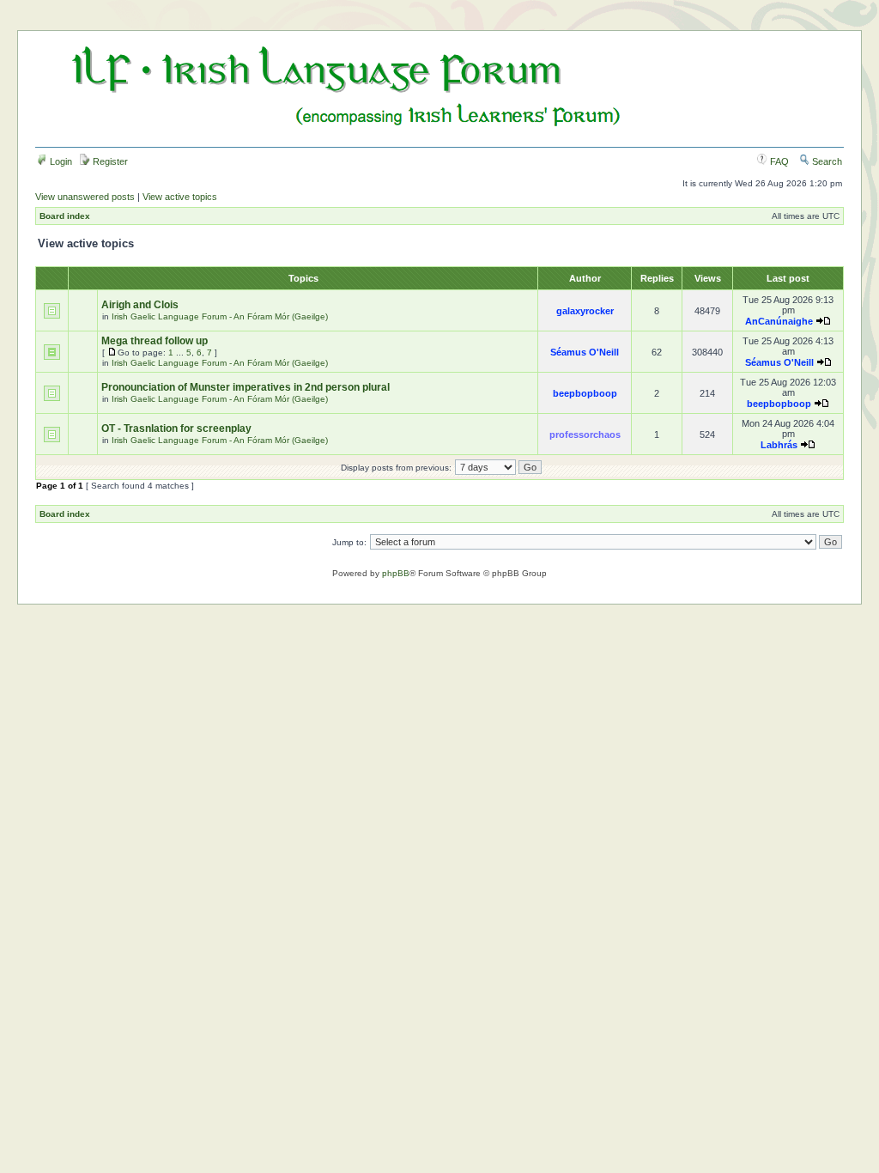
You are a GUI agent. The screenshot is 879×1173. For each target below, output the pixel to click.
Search (825, 161)
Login (59, 161)
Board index (64, 216)
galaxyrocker (585, 311)
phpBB (395, 573)
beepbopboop (585, 393)
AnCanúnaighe (779, 321)
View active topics (179, 196)
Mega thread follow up (154, 341)
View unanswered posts (85, 196)
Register (109, 161)
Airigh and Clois (140, 305)
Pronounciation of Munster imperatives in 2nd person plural (245, 387)
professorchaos (585, 434)
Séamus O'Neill (584, 352)
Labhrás (779, 445)
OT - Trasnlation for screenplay (176, 428)
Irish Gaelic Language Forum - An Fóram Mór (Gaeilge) (220, 316)
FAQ (778, 161)
